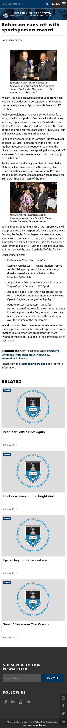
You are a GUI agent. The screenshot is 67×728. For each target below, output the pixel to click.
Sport (7, 390)
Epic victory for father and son (25, 560)
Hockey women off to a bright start (28, 496)
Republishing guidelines (34, 725)
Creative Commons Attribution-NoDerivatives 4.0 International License (30, 354)
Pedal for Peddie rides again (24, 432)
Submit (52, 677)
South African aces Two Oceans (26, 624)
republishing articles (32, 363)
